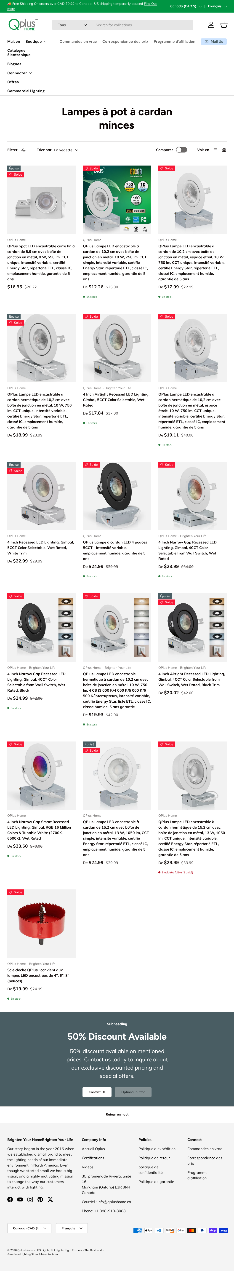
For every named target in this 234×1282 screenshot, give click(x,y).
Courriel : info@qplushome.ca (106, 1201)
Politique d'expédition (157, 1148)
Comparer (164, 149)
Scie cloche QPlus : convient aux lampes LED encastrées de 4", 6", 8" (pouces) (38, 975)
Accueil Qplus (93, 1148)
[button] (224, 25)
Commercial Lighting (26, 90)
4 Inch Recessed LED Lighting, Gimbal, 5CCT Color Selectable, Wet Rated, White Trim (40, 547)
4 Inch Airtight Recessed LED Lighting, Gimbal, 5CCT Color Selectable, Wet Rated (116, 399)
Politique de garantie (156, 1181)
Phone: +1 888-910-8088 (104, 1211)
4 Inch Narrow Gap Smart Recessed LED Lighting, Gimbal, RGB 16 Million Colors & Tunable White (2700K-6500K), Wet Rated (39, 829)
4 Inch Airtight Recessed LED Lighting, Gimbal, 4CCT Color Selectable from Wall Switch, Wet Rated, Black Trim (191, 679)
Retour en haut (117, 1114)
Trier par (44, 149)
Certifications (93, 1158)
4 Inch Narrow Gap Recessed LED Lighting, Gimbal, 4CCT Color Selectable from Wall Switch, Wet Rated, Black (36, 682)
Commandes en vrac (78, 41)
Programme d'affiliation (174, 41)
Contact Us (97, 1092)
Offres (13, 82)
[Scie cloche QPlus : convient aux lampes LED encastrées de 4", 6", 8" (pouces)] (41, 923)
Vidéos (87, 1167)
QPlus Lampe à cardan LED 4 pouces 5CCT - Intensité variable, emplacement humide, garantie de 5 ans (115, 550)
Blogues (14, 64)
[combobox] (122, 25)
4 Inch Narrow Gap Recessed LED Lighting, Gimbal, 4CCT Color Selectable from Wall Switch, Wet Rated (187, 550)
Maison (13, 41)
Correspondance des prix (125, 41)
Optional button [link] (133, 1092)
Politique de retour (154, 1158)
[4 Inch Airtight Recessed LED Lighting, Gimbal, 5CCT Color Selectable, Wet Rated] (117, 348)
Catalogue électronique (19, 52)
